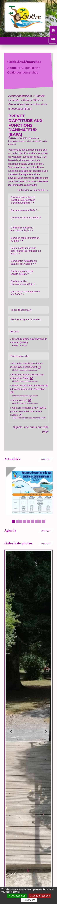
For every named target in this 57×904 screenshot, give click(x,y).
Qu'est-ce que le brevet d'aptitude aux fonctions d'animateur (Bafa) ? (23, 200)
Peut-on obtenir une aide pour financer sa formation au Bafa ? (26, 251)
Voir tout (45, 459)
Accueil (12, 67)
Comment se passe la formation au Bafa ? (22, 229)
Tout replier (24, 190)
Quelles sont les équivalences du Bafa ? (23, 282)
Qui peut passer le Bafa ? (24, 210)
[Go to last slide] (11, 731)
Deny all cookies (41, 895)
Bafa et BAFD (32, 100)
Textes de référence (20, 310)
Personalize (29, 900)
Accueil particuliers (20, 95)
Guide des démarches (22, 72)
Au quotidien (29, 67)
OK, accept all (17, 895)
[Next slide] (46, 731)
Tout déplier (41, 190)
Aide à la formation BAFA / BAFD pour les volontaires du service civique (28, 411)
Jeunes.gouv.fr (21, 400)
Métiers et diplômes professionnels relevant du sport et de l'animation (29, 389)
